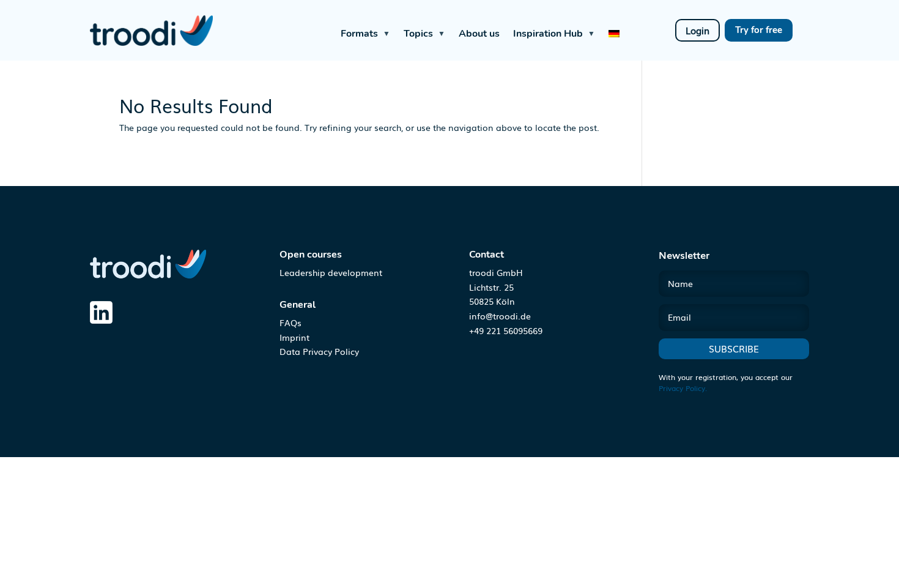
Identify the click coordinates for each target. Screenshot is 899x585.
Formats (365, 33)
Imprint (294, 337)
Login (697, 30)
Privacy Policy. (683, 387)
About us (479, 33)
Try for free (758, 30)
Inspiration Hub (554, 33)
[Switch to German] (614, 30)
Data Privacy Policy (319, 351)
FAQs (290, 322)
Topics (424, 33)
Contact (486, 254)
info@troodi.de (500, 316)
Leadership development (330, 272)
